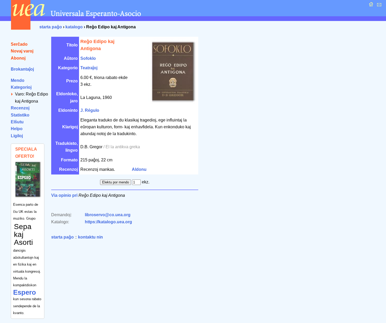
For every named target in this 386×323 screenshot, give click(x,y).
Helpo (17, 128)
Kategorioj (21, 87)
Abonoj (18, 58)
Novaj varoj (22, 51)
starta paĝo (50, 27)
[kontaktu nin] (378, 5)
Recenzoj (20, 108)
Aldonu (139, 169)
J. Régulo (89, 110)
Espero (24, 292)
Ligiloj (17, 136)
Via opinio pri (64, 195)
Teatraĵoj (88, 68)
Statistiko (20, 115)
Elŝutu (17, 122)
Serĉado (19, 44)
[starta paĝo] (370, 5)
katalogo (74, 27)
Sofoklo (88, 58)
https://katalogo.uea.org (108, 222)
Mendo (17, 80)
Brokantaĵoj (22, 69)
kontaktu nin (90, 237)
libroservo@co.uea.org (108, 215)
